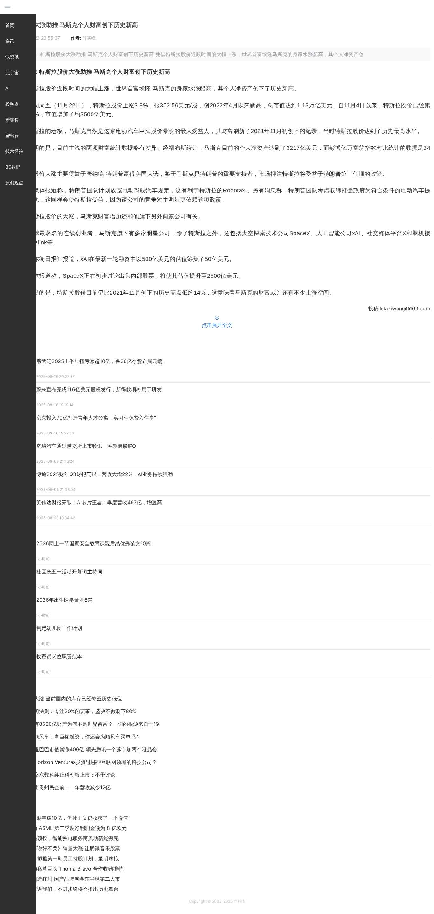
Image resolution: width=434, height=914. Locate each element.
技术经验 (14, 151)
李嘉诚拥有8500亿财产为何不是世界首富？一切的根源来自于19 (86, 724)
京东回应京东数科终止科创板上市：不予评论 (64, 775)
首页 (9, 25)
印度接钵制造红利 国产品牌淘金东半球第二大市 (66, 879)
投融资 (12, 104)
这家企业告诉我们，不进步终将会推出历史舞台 (65, 889)
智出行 (12, 135)
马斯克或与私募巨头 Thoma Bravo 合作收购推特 (67, 868)
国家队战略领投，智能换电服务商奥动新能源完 (65, 838)
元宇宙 (12, 72)
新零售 (12, 120)
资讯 (9, 41)
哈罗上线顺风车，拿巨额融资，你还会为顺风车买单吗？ (77, 736)
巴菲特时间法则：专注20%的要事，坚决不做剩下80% (75, 711)
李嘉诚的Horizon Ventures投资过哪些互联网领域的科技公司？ (85, 762)
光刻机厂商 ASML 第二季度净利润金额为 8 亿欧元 (69, 828)
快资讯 (12, 56)
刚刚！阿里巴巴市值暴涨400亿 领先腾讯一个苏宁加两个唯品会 (85, 749)
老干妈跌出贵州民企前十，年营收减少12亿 (62, 787)
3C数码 (12, 166)
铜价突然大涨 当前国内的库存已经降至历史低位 (68, 698)
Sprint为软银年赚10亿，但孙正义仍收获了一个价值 (70, 818)
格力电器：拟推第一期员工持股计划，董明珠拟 (65, 858)
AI (7, 88)
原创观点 (14, 182)
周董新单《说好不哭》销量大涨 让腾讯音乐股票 (66, 848)
